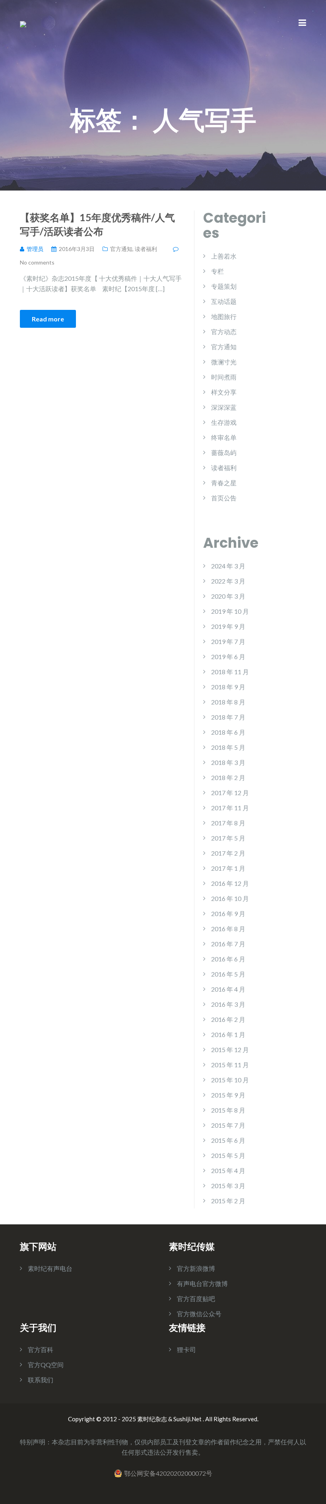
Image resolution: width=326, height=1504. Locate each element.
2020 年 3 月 (228, 596)
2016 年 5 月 (228, 974)
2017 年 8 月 (228, 823)
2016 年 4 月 (228, 989)
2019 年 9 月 (228, 626)
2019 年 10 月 (230, 611)
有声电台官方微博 (202, 1283)
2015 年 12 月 (230, 1049)
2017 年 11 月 (230, 807)
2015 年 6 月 (228, 1140)
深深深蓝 (224, 407)
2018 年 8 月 (228, 702)
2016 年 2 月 (228, 1019)
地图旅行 (224, 316)
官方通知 (121, 248)
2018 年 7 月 (228, 717)
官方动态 (224, 331)
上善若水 (224, 256)
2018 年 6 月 (228, 732)
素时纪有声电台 (50, 1268)
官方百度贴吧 (196, 1298)
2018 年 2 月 (228, 777)
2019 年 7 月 (228, 641)
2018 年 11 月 (230, 671)
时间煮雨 (224, 377)
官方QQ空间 (46, 1364)
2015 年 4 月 (228, 1170)
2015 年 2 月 (228, 1200)
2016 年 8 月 (228, 928)
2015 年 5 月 (228, 1155)
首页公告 (224, 498)
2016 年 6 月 (228, 959)
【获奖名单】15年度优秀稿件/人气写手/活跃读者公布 (97, 224)
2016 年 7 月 (228, 944)
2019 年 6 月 (228, 656)
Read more (48, 319)
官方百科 (40, 1349)
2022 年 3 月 (228, 581)
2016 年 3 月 (228, 1004)
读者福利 (146, 248)
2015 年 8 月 (228, 1110)
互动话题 (224, 301)
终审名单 (224, 437)
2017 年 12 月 (230, 792)
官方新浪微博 (196, 1268)
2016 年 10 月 (230, 898)
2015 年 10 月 (230, 1080)
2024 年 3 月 (228, 566)
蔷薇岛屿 (224, 452)
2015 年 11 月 (230, 1064)
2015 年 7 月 (228, 1125)
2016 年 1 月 (228, 1034)
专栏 (217, 271)
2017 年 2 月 (228, 853)
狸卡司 (186, 1349)
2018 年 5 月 (228, 747)
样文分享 (224, 392)
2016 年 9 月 (228, 913)
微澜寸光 (224, 362)
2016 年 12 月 (230, 883)
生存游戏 (224, 422)
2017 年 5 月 (228, 838)
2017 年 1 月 (228, 868)
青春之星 (224, 482)
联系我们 (40, 1379)
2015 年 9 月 (228, 1095)
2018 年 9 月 (228, 687)
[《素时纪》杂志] (23, 23)
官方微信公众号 (199, 1313)
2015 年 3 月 (228, 1185)
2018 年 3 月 (228, 762)
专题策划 (224, 286)
